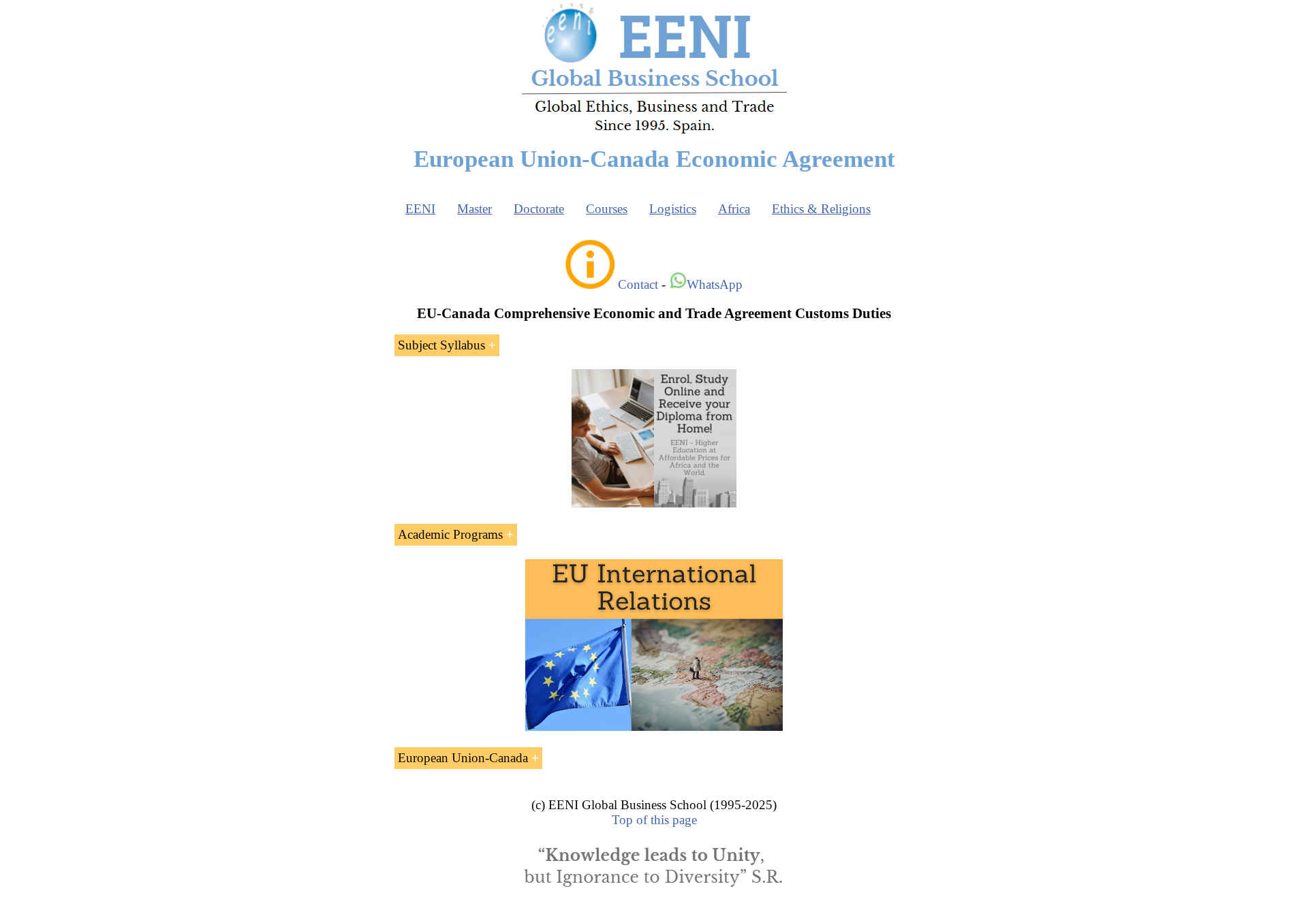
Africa (734, 209)
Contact (638, 284)
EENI (420, 209)
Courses (606, 209)
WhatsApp (715, 284)
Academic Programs (450, 534)
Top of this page (654, 820)
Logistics (672, 209)
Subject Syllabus (441, 345)
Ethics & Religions (821, 209)
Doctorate (539, 209)
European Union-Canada (463, 758)
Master (474, 209)
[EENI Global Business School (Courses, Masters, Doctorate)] (654, 132)
